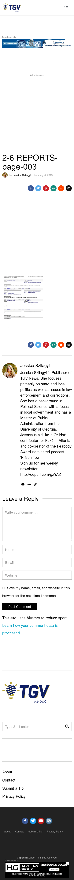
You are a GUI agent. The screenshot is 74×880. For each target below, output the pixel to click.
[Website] (35, 484)
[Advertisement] (37, 114)
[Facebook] (31, 188)
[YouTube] (22, 484)
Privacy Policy (14, 796)
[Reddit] (61, 188)
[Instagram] (49, 821)
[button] (67, 726)
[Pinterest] (46, 188)
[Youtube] (41, 821)
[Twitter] (38, 188)
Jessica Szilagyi (22, 175)
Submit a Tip (13, 788)
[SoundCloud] (29, 484)
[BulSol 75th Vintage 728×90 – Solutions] (37, 42)
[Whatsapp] (53, 188)
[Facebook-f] (25, 821)
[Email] (69, 188)
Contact (8, 780)
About (7, 772)
